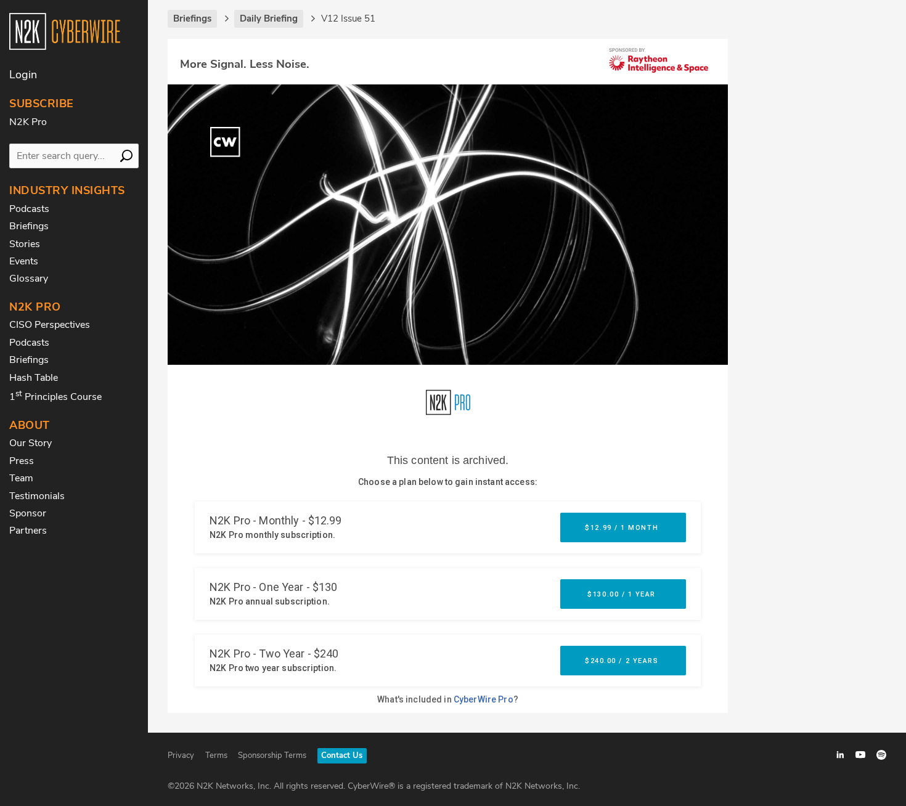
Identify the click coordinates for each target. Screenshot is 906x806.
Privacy (181, 755)
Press (21, 461)
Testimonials (37, 496)
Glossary (28, 278)
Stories (24, 244)
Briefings (29, 226)
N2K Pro (28, 122)
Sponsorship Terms (272, 755)
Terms (216, 755)
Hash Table (33, 378)
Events (23, 261)
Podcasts (29, 209)
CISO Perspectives (49, 325)
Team (21, 478)
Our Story (30, 443)
